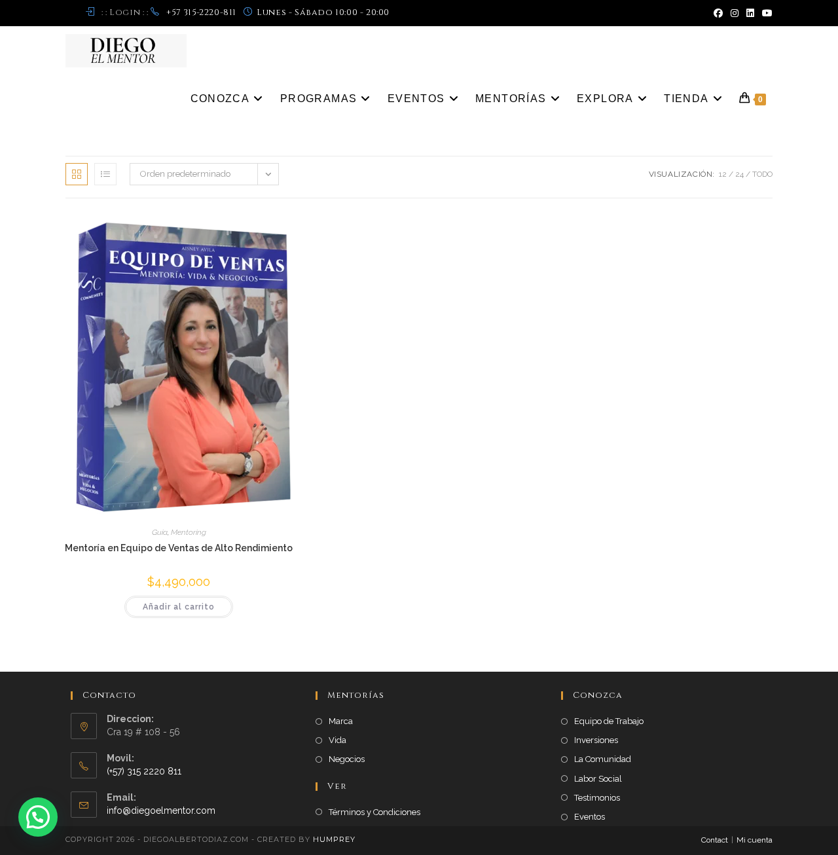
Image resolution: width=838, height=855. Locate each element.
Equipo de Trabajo (609, 721)
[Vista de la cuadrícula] (76, 174)
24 (739, 174)
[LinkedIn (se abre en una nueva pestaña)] (750, 13)
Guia (160, 532)
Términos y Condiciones (374, 812)
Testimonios (597, 798)
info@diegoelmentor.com (161, 810)
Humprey (334, 839)
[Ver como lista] (105, 174)
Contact (714, 840)
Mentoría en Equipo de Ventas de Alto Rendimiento (179, 548)
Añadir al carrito (179, 606)
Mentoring (188, 532)
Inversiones (596, 740)
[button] (38, 817)
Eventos (589, 817)
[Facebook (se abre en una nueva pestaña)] (718, 13)
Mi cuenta (755, 840)
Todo (762, 174)
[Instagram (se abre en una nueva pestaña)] (734, 13)
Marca (341, 721)
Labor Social (598, 779)
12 (723, 174)
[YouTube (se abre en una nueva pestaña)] (765, 13)
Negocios (347, 759)
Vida (337, 740)
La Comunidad (602, 759)
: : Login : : (125, 12)
